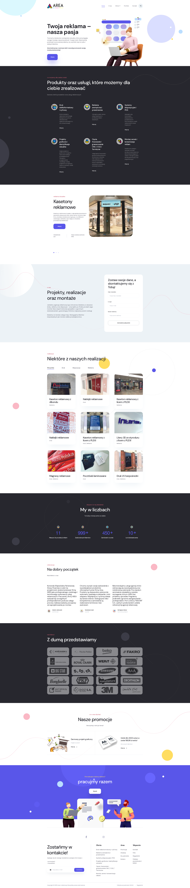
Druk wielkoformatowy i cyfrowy (66, 107)
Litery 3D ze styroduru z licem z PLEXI (128, 439)
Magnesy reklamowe (59, 476)
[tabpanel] (70, 218)
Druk (84, 402)
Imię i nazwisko (112, 292)
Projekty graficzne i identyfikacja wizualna (64, 143)
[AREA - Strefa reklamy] (55, 6)
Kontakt (134, 6)
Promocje (124, 850)
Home (103, 6)
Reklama (51, 405)
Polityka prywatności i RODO (137, 861)
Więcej (52, 57)
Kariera (123, 859)
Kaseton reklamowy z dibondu (60, 401)
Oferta (117, 6)
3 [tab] (58, 252)
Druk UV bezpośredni (127, 476)
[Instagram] (103, 837)
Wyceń (95, 791)
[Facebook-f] (86, 837)
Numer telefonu (112, 311)
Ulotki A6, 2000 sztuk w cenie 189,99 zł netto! (130, 739)
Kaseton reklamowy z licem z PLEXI (127, 401)
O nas (110, 6)
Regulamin (136, 856)
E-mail (109, 302)
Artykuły (123, 853)
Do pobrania (125, 856)
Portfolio (126, 6)
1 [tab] (53, 252)
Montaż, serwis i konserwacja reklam (131, 141)
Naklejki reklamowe (92, 399)
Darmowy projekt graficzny (82, 739)
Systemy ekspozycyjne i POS (130, 107)
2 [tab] (56, 252)
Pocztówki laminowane (94, 476)
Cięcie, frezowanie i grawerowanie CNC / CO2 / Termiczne (97, 144)
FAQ (134, 853)
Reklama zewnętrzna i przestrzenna (97, 107)
